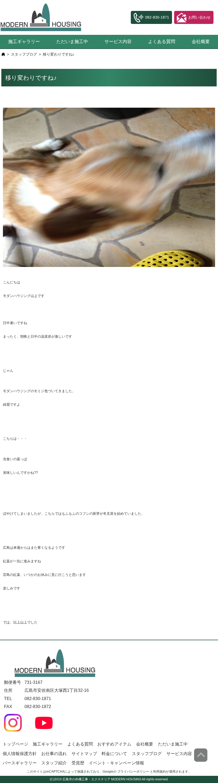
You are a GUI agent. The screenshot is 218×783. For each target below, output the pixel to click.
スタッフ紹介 (54, 763)
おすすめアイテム (114, 744)
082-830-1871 (37, 698)
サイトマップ (84, 753)
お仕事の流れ (54, 753)
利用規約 (159, 771)
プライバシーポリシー (133, 771)
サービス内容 (118, 41)
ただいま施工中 (72, 41)
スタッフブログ (24, 54)
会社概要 (201, 41)
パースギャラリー (20, 763)
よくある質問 (161, 41)
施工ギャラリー (24, 41)
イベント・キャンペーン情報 (116, 763)
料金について (114, 753)
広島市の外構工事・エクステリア (86, 779)
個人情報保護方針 (20, 753)
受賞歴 (78, 763)
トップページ (15, 744)
